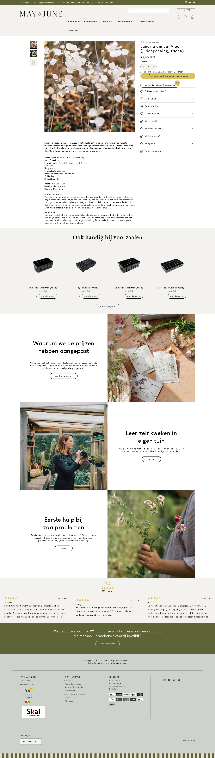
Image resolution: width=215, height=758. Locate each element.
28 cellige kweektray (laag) (171, 287)
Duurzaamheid (26, 684)
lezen (64, 548)
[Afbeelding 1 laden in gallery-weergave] (33, 44)
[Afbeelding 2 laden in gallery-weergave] (33, 53)
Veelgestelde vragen (73, 684)
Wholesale (68, 701)
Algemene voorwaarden (75, 694)
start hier (151, 459)
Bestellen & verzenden (74, 687)
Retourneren (69, 690)
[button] (91, 22)
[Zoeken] (131, 10)
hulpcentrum (100, 663)
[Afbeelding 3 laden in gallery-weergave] (33, 62)
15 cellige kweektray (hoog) (43, 287)
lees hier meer (107, 643)
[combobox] (148, 10)
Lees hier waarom (63, 376)
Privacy (67, 697)
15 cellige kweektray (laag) (86, 287)
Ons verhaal (25, 680)
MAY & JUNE (191, 740)
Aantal (143, 62)
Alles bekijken (107, 306)
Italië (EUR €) (184, 10)
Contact (67, 680)
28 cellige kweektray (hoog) (129, 287)
